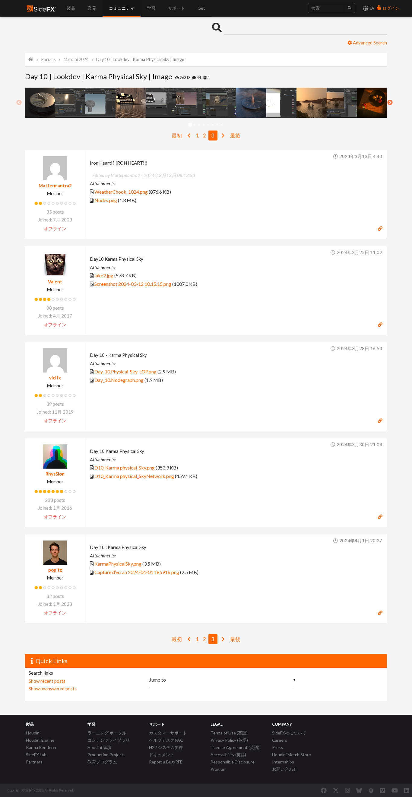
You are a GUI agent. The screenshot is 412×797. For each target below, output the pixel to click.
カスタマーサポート (168, 732)
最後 (235, 135)
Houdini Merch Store (291, 754)
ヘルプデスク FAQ (166, 740)
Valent (55, 281)
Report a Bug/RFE (165, 761)
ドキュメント (161, 754)
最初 (177, 135)
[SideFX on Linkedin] (406, 790)
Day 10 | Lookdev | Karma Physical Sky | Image (140, 59)
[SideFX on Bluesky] (359, 790)
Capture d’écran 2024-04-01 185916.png (136, 572)
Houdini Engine (40, 740)
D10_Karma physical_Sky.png (124, 467)
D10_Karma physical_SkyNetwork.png (134, 476)
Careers (279, 740)
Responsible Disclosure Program (233, 765)
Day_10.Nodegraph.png (119, 380)
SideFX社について (289, 732)
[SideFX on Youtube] (394, 790)
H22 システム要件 (166, 747)
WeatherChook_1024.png (121, 192)
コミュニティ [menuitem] (121, 8)
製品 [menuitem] (71, 8)
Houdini (33, 732)
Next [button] (390, 102)
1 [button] (190, 125)
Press (277, 747)
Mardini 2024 (76, 59)
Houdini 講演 (99, 747)
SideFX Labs (37, 754)
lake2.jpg (103, 275)
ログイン (390, 8)
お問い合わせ (284, 769)
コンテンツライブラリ (108, 740)
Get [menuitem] (201, 8)
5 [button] (208, 125)
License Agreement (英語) (235, 747)
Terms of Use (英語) (229, 732)
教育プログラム (102, 761)
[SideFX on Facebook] (324, 790)
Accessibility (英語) (228, 754)
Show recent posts (47, 681)
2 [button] (194, 125)
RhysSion (55, 473)
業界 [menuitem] (92, 8)
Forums (48, 59)
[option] (40, 103)
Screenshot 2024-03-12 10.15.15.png (132, 284)
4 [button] (203, 125)
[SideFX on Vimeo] (382, 790)
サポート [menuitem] (176, 8)
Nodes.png (105, 200)
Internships (283, 761)
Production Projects (106, 754)
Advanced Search (369, 42)
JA (371, 8)
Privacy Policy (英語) (229, 740)
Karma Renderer (41, 747)
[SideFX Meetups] (371, 790)
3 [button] (199, 125)
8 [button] (222, 125)
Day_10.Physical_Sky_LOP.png (125, 371)
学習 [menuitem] (151, 8)
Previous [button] (19, 102)
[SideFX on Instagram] (347, 790)
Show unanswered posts (53, 688)
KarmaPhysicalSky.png (117, 563)
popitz (55, 570)
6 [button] (213, 125)
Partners (34, 761)
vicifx (55, 377)
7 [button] (217, 125)
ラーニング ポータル (106, 732)
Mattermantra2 (55, 185)
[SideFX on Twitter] (336, 790)
